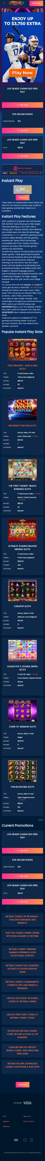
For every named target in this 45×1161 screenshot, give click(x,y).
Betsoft (16, 235)
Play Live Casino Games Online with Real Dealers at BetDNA (22, 934)
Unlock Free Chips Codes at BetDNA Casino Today (22, 1016)
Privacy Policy (28, 1121)
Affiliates (6, 1126)
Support (6, 1121)
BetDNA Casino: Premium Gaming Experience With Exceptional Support (22, 952)
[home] (18, 5)
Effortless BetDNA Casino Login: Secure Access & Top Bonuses (22, 1034)
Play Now (36, 3)
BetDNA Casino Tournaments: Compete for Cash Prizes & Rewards (22, 985)
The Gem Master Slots (21, 173)
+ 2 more (21, 800)
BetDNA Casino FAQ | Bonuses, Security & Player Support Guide (22, 968)
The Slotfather (35, 287)
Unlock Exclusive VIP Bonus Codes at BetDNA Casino (22, 1000)
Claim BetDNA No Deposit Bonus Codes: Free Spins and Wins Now (22, 1050)
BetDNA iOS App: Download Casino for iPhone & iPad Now (23, 1065)
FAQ (4, 1116)
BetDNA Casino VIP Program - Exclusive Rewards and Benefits (22, 919)
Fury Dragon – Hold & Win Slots (22, 367)
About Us (27, 1116)
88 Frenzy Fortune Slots (22, 425)
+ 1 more (34, 436)
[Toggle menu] (4, 3)
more (40, 820)
